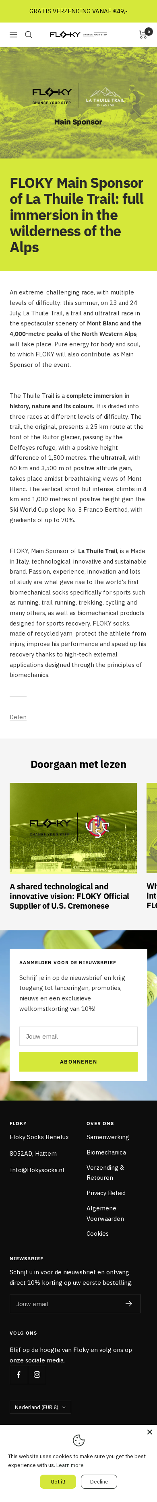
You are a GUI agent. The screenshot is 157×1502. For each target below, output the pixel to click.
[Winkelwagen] (143, 35)
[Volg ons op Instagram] (37, 1375)
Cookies (98, 1233)
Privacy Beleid (106, 1193)
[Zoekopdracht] (28, 34)
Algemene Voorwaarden (105, 1213)
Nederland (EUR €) (36, 1407)
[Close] (150, 1432)
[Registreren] (129, 1304)
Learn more (70, 1465)
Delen (18, 717)
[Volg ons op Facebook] (19, 1375)
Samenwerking (108, 1137)
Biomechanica (106, 1152)
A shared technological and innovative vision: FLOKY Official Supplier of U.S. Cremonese (69, 896)
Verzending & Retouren (105, 1173)
